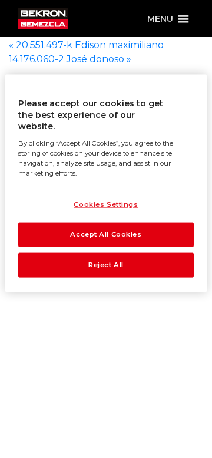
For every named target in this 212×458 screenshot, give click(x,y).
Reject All (106, 264)
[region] (106, 183)
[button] (160, 19)
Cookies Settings (106, 204)
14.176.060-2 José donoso (70, 59)
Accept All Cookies (105, 234)
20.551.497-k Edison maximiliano (86, 44)
